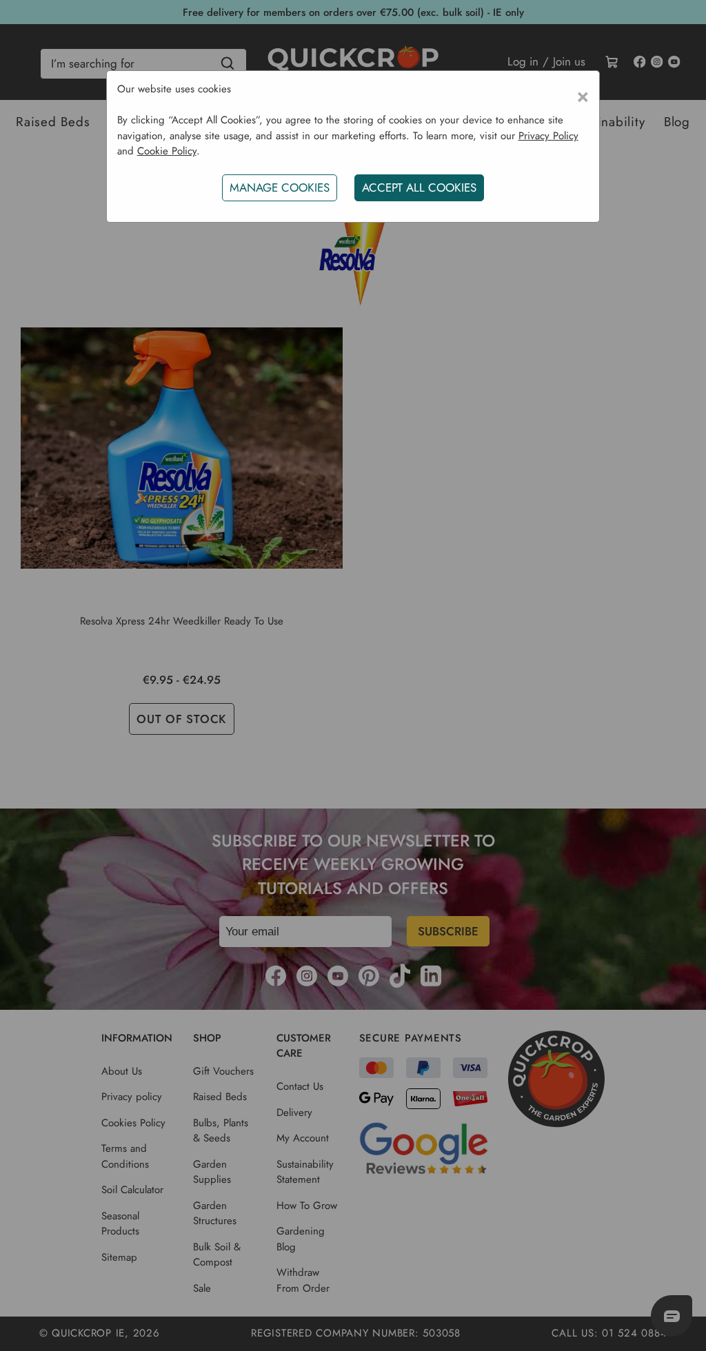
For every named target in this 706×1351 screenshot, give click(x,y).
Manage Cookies (280, 187)
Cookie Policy (166, 151)
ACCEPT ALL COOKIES (419, 187)
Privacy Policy (548, 135)
